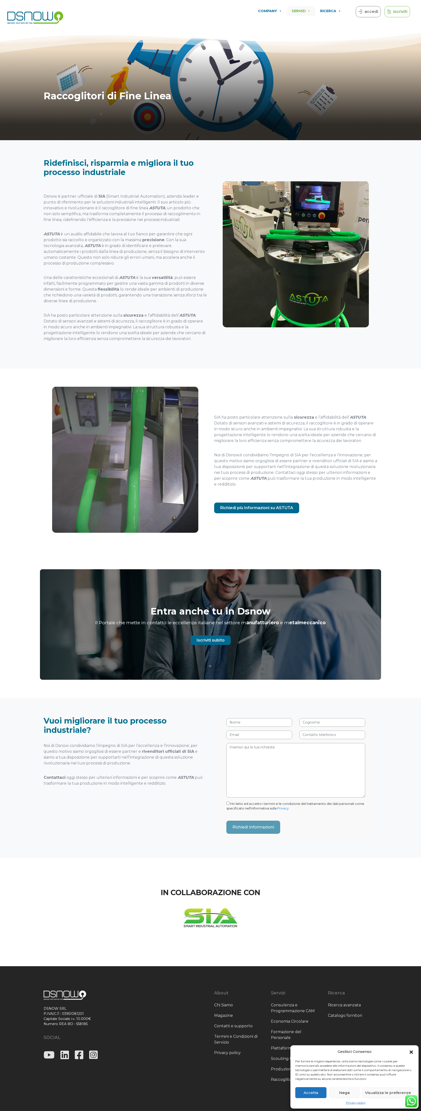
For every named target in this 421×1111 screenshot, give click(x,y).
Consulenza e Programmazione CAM (293, 1008)
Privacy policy (356, 1102)
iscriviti (400, 11)
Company (267, 11)
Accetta (311, 1092)
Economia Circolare (289, 1021)
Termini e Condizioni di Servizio (236, 1039)
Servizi (299, 11)
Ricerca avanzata (344, 1005)
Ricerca (328, 11)
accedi (371, 11)
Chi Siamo (223, 1005)
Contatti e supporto (233, 1026)
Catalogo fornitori (345, 1015)
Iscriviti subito (211, 640)
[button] (411, 1051)
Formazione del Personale (286, 1034)
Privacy (283, 808)
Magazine (223, 1015)
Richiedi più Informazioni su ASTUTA (256, 507)
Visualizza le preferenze (388, 1092)
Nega (344, 1092)
